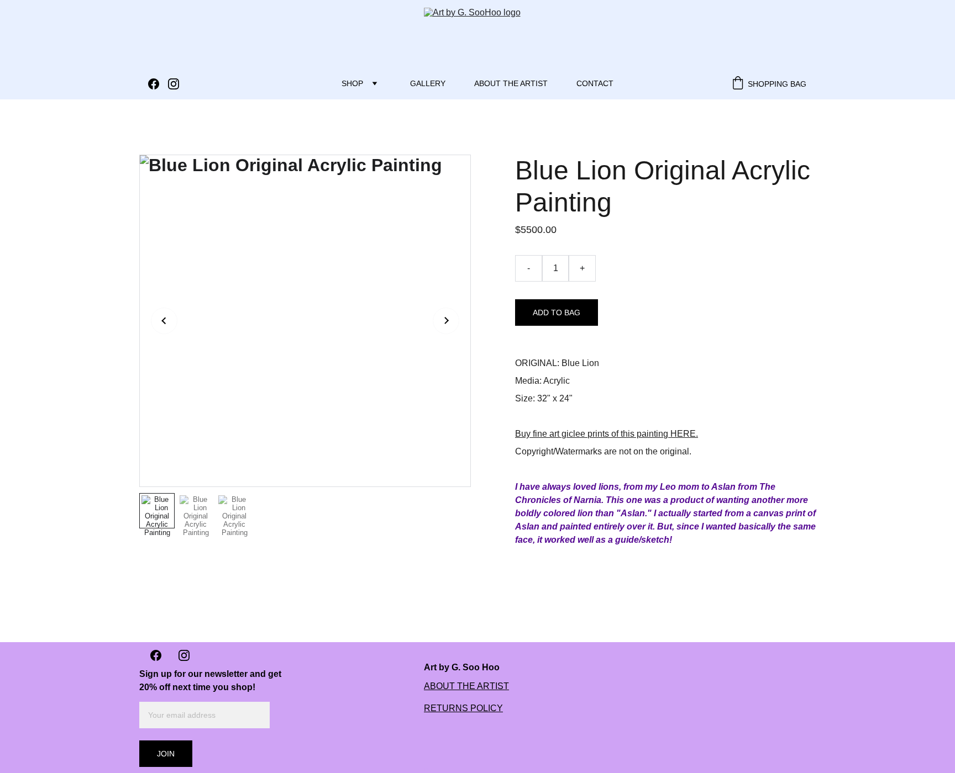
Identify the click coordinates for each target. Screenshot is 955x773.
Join (166, 753)
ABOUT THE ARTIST (466, 686)
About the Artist (511, 83)
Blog (428, 769)
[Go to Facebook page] (158, 83)
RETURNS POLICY (463, 708)
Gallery (427, 83)
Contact (594, 83)
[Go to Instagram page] (173, 83)
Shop (352, 83)
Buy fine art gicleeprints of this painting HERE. (606, 433)
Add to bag (556, 312)
